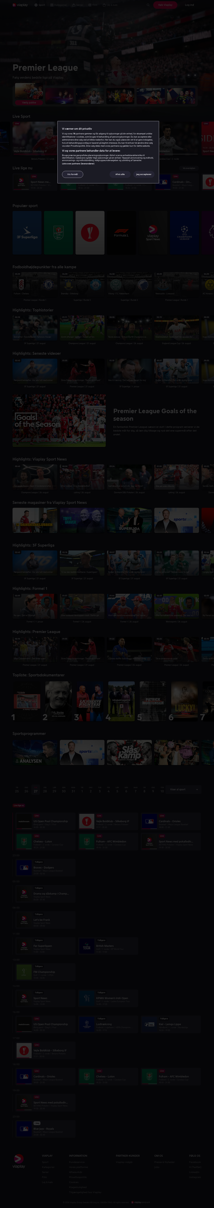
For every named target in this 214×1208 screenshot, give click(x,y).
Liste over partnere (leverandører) (78, 164)
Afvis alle (120, 174)
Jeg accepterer (143, 174)
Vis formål (72, 174)
